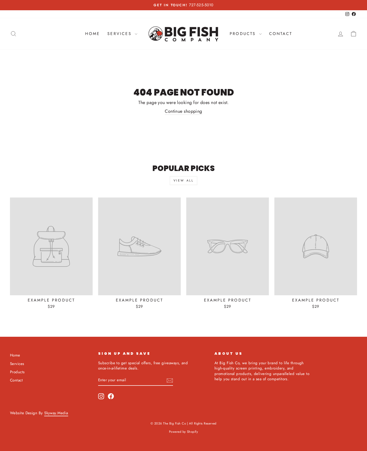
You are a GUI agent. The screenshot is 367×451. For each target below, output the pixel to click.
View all (184, 180)
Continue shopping (183, 111)
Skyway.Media (56, 413)
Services (120, 33)
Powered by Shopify (183, 432)
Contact (280, 33)
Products (244, 33)
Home (92, 33)
